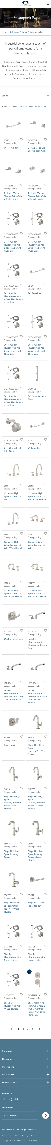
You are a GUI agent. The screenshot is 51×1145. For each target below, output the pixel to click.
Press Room (8, 1074)
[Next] (39, 1029)
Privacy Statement (29, 1136)
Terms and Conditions (11, 1136)
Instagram (10, 1099)
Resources (7, 1051)
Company (7, 1059)
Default (15, 106)
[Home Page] (25, 3)
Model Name (40, 106)
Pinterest (17, 1099)
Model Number (26, 106)
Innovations (8, 1067)
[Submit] (45, 1115)
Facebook (4, 1099)
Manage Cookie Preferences (13, 1140)
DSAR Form (32, 1140)
